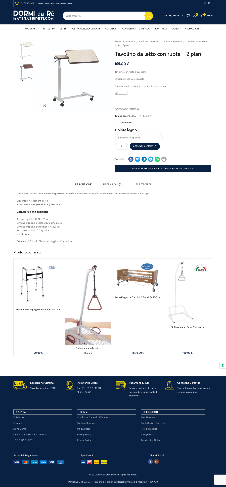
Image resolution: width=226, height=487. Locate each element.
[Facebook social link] (205, 3)
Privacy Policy (84, 434)
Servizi (84, 412)
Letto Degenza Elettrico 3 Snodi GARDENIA (138, 297)
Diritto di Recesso (86, 423)
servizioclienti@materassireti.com (30, 434)
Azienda (21, 412)
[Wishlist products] (188, 15)
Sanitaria (130, 41)
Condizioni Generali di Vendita (92, 417)
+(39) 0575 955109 (23, 440)
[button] (131, 159)
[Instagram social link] (209, 3)
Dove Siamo (19, 428)
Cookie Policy (84, 440)
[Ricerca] (149, 16)
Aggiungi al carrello (145, 146)
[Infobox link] (37, 385)
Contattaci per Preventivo (154, 423)
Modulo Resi (83, 428)
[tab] (83, 185)
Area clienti (151, 412)
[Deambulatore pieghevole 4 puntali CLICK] (38, 283)
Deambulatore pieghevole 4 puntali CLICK (38, 309)
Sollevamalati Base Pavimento (187, 327)
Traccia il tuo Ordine (151, 440)
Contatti (17, 423)
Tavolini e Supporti (172, 41)
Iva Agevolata (147, 434)
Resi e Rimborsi (149, 428)
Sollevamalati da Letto (88, 348)
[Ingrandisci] (44, 105)
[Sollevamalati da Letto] (88, 302)
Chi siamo (18, 417)
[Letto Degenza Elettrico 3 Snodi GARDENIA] (138, 277)
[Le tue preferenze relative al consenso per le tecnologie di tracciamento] (223, 365)
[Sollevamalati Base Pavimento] (187, 292)
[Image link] (38, 461)
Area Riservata (148, 417)
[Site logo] (33, 15)
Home (118, 41)
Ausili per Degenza (148, 41)
